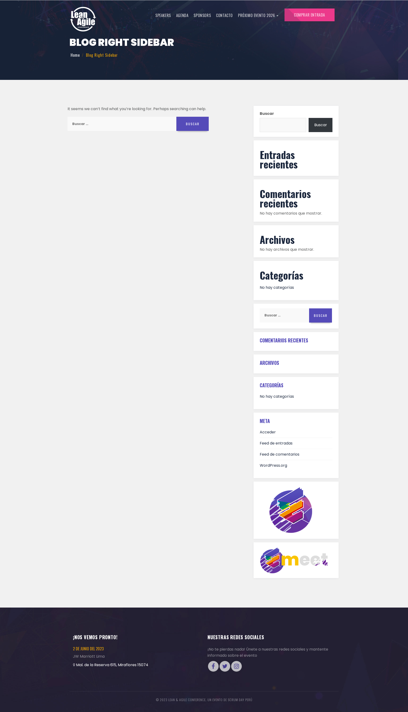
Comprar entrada (309, 15)
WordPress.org (273, 465)
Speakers (163, 15)
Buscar (267, 113)
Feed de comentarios (279, 454)
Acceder (268, 432)
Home (75, 55)
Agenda (182, 15)
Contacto (224, 15)
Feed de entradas (276, 443)
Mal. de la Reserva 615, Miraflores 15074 (112, 665)
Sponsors (202, 15)
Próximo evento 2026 (257, 15)
